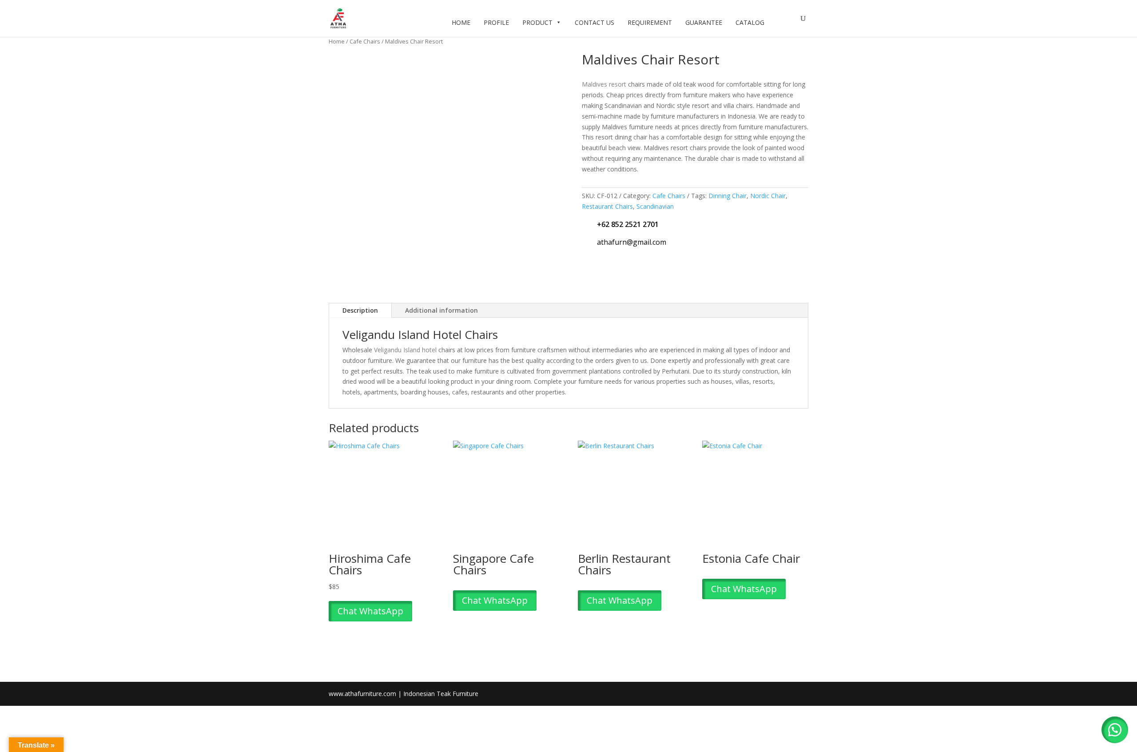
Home (337, 41)
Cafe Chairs (365, 41)
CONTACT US (594, 22)
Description (360, 310)
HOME (461, 22)
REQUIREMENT (650, 22)
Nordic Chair (768, 195)
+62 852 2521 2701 (628, 224)
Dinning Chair (727, 195)
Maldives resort (604, 84)
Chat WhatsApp (370, 611)
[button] (1114, 729)
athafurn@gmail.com (631, 242)
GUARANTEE (703, 22)
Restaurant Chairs (607, 206)
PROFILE (496, 22)
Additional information (441, 310)
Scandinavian (655, 206)
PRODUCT (537, 22)
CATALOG (749, 22)
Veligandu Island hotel (405, 350)
